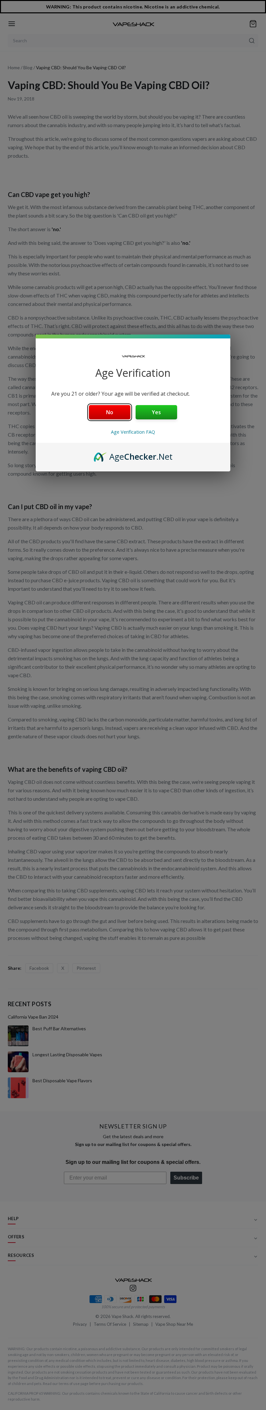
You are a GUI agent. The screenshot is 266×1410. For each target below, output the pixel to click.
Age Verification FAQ (133, 432)
